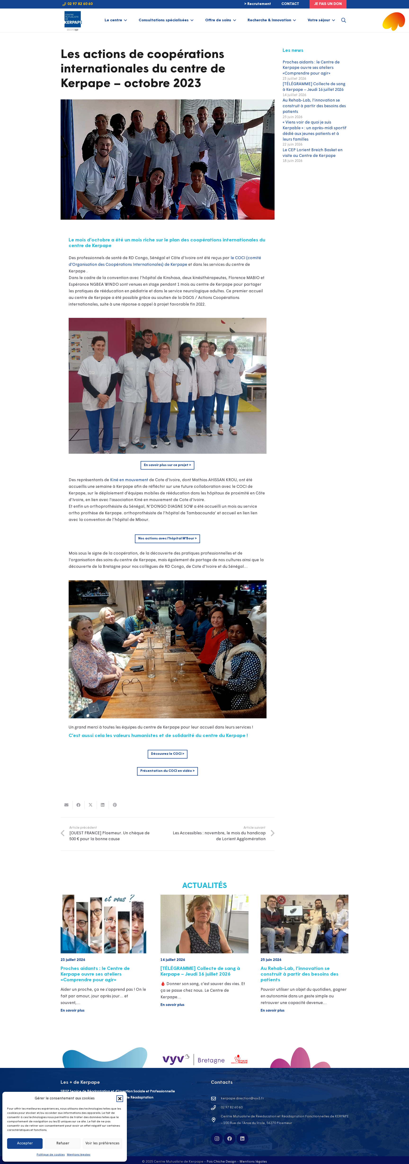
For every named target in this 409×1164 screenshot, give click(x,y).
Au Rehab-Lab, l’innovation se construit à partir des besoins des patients (314, 106)
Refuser (62, 1143)
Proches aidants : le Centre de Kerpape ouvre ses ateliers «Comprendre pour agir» (311, 68)
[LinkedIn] (242, 1139)
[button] (119, 1098)
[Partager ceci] (79, 805)
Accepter (25, 1143)
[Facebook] (230, 1139)
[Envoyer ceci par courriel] (67, 805)
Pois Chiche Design (221, 1162)
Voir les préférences (102, 1143)
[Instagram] (217, 1139)
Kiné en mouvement (129, 480)
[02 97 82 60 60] (216, 1107)
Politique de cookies (51, 1154)
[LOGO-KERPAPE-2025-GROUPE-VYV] (72, 20)
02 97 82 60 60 (232, 1107)
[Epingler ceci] (115, 805)
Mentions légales (78, 1154)
